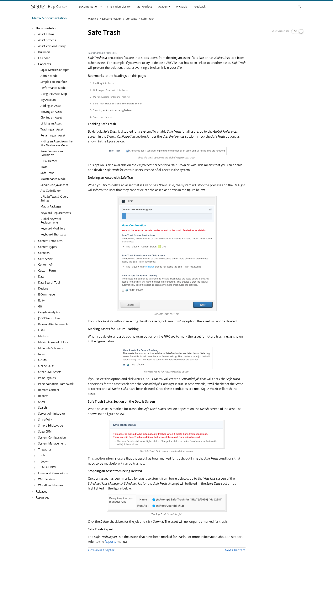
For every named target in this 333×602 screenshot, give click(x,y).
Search (42, 408)
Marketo (43, 336)
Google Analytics (49, 312)
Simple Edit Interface (53, 82)
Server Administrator (51, 414)
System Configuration (52, 437)
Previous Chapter (101, 550)
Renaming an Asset (52, 135)
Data (41, 276)
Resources (42, 497)
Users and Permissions (53, 473)
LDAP (41, 330)
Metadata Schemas (50, 348)
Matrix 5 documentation (49, 18)
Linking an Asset (50, 123)
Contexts (43, 253)
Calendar (44, 58)
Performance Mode (53, 88)
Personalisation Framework (56, 384)
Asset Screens (47, 40)
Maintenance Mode (53, 179)
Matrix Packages (50, 206)
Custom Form (47, 271)
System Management (52, 443)
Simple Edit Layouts (50, 425)
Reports (43, 396)
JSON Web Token (49, 318)
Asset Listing (46, 34)
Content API (45, 265)
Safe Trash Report (102, 117)
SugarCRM (44, 431)
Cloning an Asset (51, 117)
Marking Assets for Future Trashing (111, 96)
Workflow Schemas (50, 485)
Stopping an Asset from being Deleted (112, 110)
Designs (43, 288)
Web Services (46, 479)
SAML (42, 402)
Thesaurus (44, 449)
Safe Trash (47, 173)
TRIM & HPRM (47, 467)
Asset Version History (52, 46)
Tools (41, 455)
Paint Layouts (47, 378)
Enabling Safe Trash (103, 83)
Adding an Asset (50, 106)
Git (40, 306)
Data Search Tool (49, 282)
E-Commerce (46, 294)
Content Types (47, 247)
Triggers (43, 461)
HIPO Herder (48, 161)
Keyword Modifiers (52, 228)
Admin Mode (48, 76)
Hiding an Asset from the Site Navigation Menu (56, 143)
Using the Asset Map (53, 94)
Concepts (44, 64)
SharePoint (45, 419)
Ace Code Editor (50, 191)
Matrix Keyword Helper (53, 342)
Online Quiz (46, 366)
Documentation (46, 28)
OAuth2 (43, 360)
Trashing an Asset (51, 129)
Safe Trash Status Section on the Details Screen (117, 103)
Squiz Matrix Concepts (54, 70)
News (41, 354)
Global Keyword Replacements (50, 220)
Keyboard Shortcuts (53, 234)
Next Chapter (234, 550)
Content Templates (50, 241)
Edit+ (41, 300)
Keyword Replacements (55, 213)
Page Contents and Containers (52, 153)
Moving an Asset (51, 111)
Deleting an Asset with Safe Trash (110, 90)
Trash (44, 167)
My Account (48, 100)
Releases (41, 491)
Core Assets (45, 259)
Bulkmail (44, 52)
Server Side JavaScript (54, 185)
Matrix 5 (93, 18)
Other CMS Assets (49, 372)
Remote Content (48, 390)
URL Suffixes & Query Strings (54, 198)
